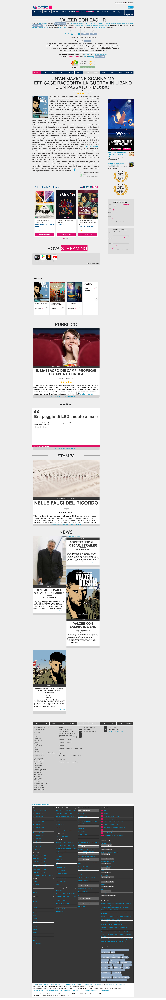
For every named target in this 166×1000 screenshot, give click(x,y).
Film (52, 985)
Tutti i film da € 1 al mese (47, 187)
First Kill (103, 857)
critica (96, 27)
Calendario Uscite (59, 985)
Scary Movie (110, 950)
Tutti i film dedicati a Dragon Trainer (110, 955)
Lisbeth (36, 749)
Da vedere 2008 (60, 24)
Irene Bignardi (38, 763)
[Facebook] (65, 34)
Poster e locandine (89, 727)
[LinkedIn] (72, 34)
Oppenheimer (113, 960)
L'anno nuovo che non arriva (44, 225)
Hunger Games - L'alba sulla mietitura (65, 845)
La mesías (60, 225)
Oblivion (103, 871)
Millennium (121, 970)
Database (46, 985)
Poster (104, 72)
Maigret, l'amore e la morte (62, 903)
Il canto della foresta (61, 881)
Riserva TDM (80, 990)
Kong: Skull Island (105, 848)
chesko (36, 736)
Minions (103, 950)
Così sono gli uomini (61, 900)
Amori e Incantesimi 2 (83, 866)
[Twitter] (69, 34)
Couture (58, 827)
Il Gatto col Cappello (61, 870)
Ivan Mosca (37, 738)
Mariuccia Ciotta (39, 762)
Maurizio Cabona (39, 787)
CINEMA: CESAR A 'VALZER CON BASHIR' (49, 591)
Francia (101, 25)
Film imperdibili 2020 (38, 827)
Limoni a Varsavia (60, 819)
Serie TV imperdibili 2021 (39, 867)
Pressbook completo (90, 731)
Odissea (106, 813)
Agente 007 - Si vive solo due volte (110, 852)
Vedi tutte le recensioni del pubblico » (45, 753)
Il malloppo (81, 828)
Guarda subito (44, 234)
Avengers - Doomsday (61, 851)
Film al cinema (37, 841)
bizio (35, 747)
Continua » (62, 611)
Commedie (36, 881)
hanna (36, 742)
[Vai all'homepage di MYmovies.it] (42, 9)
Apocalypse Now (92, 146)
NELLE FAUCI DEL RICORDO (66, 502)
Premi (79, 72)
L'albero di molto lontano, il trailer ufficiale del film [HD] (115, 931)
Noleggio (87, 54)
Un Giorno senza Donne (84, 880)
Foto (112, 72)
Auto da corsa (104, 967)
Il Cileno (58, 821)
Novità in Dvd (36, 849)
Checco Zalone (105, 960)
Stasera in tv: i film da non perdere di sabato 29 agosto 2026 (116, 916)
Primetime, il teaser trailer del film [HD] (110, 922)
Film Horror (36, 887)
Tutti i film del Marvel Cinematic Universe (111, 975)
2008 (107, 25)
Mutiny (80, 872)
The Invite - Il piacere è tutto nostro (64, 842)
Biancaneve (125, 957)
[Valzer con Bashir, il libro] (83, 618)
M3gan (113, 952)
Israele (87, 25)
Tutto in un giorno (86, 226)
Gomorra (117, 950)
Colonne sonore (109, 985)
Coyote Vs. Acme (82, 816)
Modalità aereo (104, 875)
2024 (45, 810)
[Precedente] (35, 298)
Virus (111, 967)
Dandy (36, 744)
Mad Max (103, 980)
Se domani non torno (61, 878)
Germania (94, 25)
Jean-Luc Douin (38, 785)
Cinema (40, 985)
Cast (45, 72)
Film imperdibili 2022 (38, 821)
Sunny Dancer (82, 819)
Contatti (41, 990)
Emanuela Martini (39, 789)
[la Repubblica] (124, 4)
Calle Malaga (59, 856)
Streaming (129, 72)
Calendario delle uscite (62, 836)
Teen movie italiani (105, 972)
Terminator (118, 980)
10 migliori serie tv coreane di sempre (43, 875)
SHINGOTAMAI (38, 745)
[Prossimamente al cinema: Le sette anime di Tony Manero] (49, 684)
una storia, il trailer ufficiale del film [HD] (111, 919)
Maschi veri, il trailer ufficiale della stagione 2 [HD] (113, 941)
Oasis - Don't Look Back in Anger (86, 877)
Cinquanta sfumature (106, 965)
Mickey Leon (83, 23)
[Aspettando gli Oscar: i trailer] (75, 536)
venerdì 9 (35, 27)
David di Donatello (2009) (67, 733)
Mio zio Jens (59, 890)
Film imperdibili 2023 (38, 819)
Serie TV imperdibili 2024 (39, 858)
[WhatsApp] (75, 34)
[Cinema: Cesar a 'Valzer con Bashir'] (49, 585)
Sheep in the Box (60, 824)
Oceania (106, 810)
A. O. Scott (37, 776)
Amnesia (87, 41)
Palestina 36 (59, 859)
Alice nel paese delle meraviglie (121, 977)
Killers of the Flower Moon (107, 861)
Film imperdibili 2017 (38, 835)
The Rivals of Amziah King (62, 906)
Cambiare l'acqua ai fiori (62, 873)
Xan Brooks (37, 773)
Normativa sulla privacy (51, 990)
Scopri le (66, 396)
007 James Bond (127, 965)
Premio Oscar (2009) (65, 729)
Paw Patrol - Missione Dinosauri (86, 856)
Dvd (78, 985)
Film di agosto (36, 844)
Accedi (130, 7)
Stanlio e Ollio (104, 880)
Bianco (57, 884)
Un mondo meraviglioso (84, 837)
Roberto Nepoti (38, 758)
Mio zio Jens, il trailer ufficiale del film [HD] (112, 924)
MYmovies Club (120, 985)
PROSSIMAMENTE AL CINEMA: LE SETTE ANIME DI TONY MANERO (49, 690)
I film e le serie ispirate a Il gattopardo (110, 957)
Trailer (102, 985)
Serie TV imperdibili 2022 (39, 864)
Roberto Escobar (39, 760)
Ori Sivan (93, 23)
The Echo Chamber (83, 869)
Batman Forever (105, 893)
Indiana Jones (117, 967)
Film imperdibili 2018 (38, 832)
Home (35, 985)
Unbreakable (126, 967)
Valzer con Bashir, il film (66, 742)
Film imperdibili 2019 (38, 830)
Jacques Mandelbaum (40, 783)
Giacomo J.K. (38, 740)
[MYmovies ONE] (88, 187)
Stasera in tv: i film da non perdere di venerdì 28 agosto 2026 (116, 939)
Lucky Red (62, 27)
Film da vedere (37, 838)
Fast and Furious (116, 972)
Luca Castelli (38, 765)
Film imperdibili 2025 (38, 813)
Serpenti (80, 874)
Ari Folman (43, 23)
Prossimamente (94, 985)
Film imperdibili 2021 (38, 824)
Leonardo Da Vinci (114, 962)
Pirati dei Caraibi (117, 965)
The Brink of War (60, 911)
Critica (62, 72)
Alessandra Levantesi (40, 769)
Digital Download (100, 54)
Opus (122, 955)
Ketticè (80, 839)
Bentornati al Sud (60, 867)
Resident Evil (59, 853)
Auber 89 (80, 883)
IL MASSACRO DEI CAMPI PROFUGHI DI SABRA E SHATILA (66, 372)
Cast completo (37, 26)
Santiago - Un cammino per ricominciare (66, 848)
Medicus (103, 884)
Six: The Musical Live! (61, 908)
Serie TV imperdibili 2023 (39, 861)
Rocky (124, 980)
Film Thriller (36, 884)
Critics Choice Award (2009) (68, 737)
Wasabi (103, 889)
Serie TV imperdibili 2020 (39, 869)
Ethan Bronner (38, 780)
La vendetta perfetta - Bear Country (65, 816)
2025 (41, 810)
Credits (35, 990)
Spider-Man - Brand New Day (111, 816)
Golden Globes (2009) (66, 735)
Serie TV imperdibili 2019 (39, 872)
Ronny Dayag (116, 23)
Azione (35, 892)
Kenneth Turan (38, 782)
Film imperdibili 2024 (38, 816)
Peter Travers (38, 778)
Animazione (79, 25)
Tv (81, 985)
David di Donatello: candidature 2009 (70, 756)
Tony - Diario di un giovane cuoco (64, 813)
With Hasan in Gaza (83, 891)
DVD (84, 56)
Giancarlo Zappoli (39, 729)
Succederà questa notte (62, 876)
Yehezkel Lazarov (104, 23)
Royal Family (104, 962)
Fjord (57, 865)
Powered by (90, 263)
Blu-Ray (91, 56)
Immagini (87, 729)
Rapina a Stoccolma (106, 866)
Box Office (86, 985)
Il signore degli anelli (106, 977)
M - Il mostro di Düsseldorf (85, 888)
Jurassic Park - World (126, 962)
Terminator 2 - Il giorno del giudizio (113, 830)
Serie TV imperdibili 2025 (39, 855)
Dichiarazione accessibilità (92, 990)
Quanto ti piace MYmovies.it (40, 804)
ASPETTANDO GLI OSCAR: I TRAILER (83, 543)
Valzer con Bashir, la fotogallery (68, 762)
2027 (34, 810)
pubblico (102, 27)
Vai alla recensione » (87, 394)
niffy (35, 735)
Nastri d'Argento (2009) (66, 731)
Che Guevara (110, 980)
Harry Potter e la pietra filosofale (64, 830)
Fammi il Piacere (82, 834)
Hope (57, 862)
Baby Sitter (121, 960)
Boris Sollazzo (38, 767)
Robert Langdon (105, 970)
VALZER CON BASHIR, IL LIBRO (83, 625)
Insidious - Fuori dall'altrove (111, 824)
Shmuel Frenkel (127, 23)
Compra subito (100, 57)
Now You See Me (105, 952)
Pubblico (70, 72)
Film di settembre (37, 846)
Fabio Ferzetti (38, 774)
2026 (38, 810)
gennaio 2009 (43, 27)
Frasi (121, 72)
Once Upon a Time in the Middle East (65, 893)
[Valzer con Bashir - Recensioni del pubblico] (66, 365)
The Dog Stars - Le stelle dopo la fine (65, 810)
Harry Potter (114, 970)
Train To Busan (82, 813)
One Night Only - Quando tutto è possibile (114, 827)
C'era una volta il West (106, 843)
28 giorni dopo (124, 950)
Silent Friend (81, 831)
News (53, 72)
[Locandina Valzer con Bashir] (40, 117)
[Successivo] (96, 298)
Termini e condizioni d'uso (67, 990)
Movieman (37, 751)
